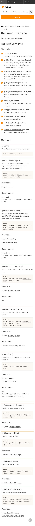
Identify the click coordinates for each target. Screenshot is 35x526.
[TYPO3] (2, 26)
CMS (11, 26)
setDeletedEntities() (11, 123)
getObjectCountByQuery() (14, 83)
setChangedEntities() (12, 116)
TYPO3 (6, 26)
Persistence (26, 26)
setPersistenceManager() (13, 129)
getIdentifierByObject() (13, 60)
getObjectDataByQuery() (13, 92)
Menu (17, 17)
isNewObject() (9, 101)
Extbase (18, 26)
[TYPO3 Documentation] (6, 7)
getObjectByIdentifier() (13, 71)
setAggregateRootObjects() (14, 110)
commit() (7, 53)
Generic (5, 29)
